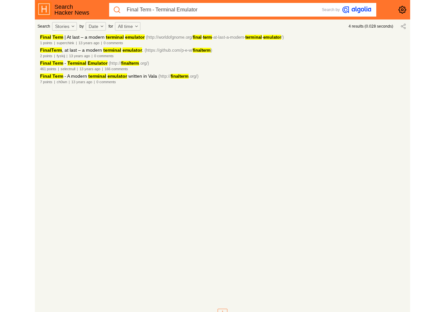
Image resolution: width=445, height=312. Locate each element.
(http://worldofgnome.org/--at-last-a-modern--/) (215, 37)
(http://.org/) (129, 63)
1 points (46, 43)
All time (125, 26)
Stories (62, 26)
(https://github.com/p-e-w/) (178, 50)
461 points (48, 69)
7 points (46, 82)
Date (93, 26)
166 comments (116, 69)
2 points (46, 56)
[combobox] (65, 26)
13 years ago (89, 43)
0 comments (113, 43)
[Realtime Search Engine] (356, 9)
